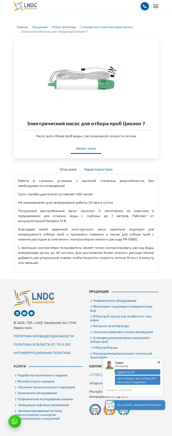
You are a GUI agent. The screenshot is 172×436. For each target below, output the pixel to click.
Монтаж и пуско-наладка (35, 381)
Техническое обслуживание (37, 393)
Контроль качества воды (111, 326)
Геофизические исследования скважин (45, 399)
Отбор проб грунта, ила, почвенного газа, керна (121, 318)
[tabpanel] (86, 221)
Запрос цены (86, 148)
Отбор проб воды (105, 347)
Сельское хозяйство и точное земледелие (123, 332)
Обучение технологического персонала (46, 387)
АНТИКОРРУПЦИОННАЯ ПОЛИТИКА (42, 353)
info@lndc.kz (98, 383)
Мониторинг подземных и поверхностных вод (121, 308)
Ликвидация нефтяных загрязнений (43, 405)
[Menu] (155, 6)
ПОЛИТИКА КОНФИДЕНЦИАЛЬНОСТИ (44, 336)
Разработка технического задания (42, 375)
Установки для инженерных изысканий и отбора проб (120, 339)
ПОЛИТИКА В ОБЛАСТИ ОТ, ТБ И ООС (42, 344)
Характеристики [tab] (98, 169)
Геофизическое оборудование (115, 300)
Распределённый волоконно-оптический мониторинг (121, 355)
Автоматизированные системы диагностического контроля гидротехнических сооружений (38, 414)
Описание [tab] (68, 169)
